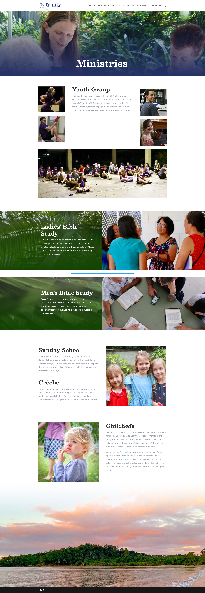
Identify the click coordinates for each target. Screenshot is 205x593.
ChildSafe (124, 452)
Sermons (141, 6)
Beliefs (130, 6)
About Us (117, 6)
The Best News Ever (99, 6)
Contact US (155, 6)
